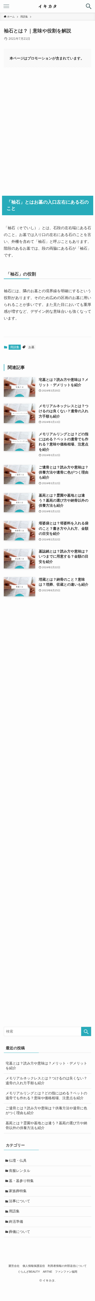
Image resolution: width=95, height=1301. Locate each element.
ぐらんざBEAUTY (29, 1271)
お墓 (31, 347)
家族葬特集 (18, 1191)
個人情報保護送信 (34, 1265)
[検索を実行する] (86, 1031)
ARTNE (47, 1271)
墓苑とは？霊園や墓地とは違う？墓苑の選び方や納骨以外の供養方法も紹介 (46, 1125)
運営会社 (14, 1265)
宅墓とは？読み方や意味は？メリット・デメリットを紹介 (46, 1065)
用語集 (14, 347)
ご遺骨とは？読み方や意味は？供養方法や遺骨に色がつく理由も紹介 (46, 1110)
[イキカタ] (47, 6)
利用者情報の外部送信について (67, 1265)
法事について (19, 1201)
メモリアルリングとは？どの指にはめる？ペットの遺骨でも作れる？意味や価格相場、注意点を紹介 (46, 1095)
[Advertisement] (47, 130)
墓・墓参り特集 (21, 1181)
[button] (88, 6)
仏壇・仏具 (18, 1160)
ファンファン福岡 (66, 1271)
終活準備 (16, 1222)
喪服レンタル (19, 1171)
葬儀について (19, 1232)
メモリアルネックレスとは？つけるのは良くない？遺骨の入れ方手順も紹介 (46, 1080)
